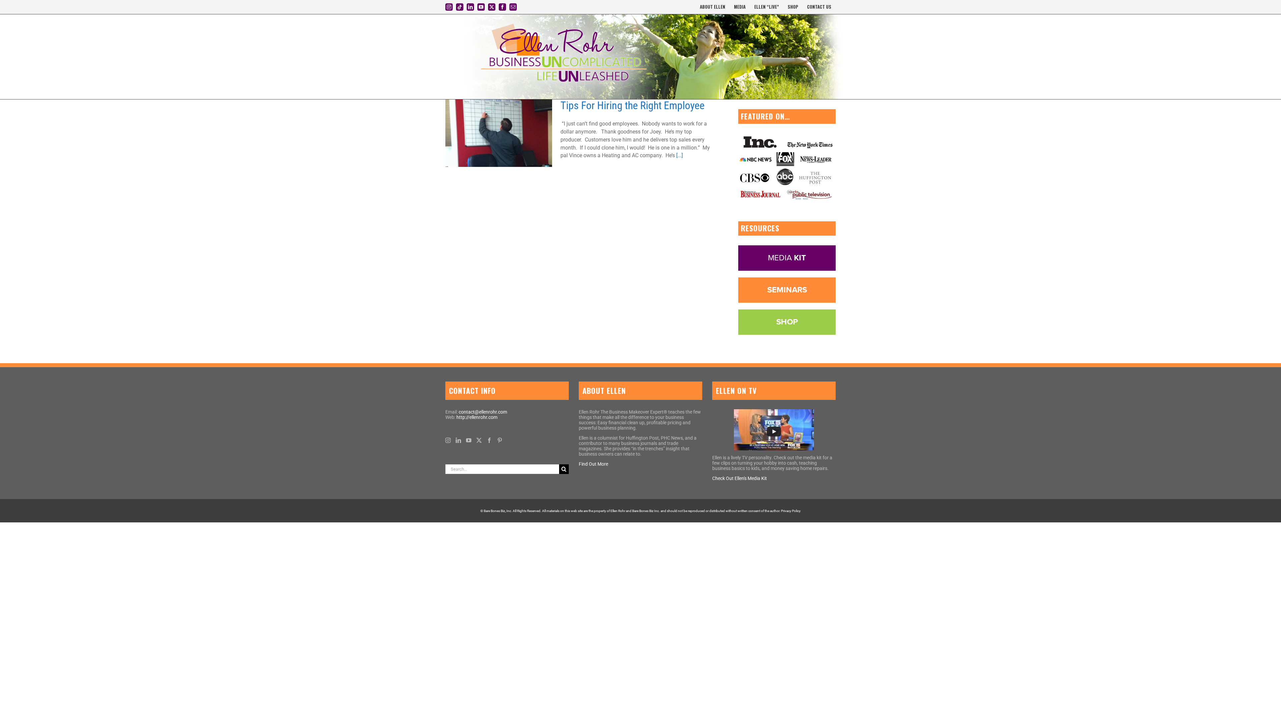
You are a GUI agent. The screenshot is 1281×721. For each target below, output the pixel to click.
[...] (679, 155)
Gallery (507, 133)
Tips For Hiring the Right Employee (491, 133)
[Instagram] (448, 440)
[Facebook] (489, 440)
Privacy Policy (791, 511)
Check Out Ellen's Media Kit (739, 478)
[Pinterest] (499, 440)
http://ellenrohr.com (476, 417)
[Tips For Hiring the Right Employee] (498, 133)
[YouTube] (468, 440)
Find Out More (593, 464)
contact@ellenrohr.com (483, 412)
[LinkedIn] (458, 440)
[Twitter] (479, 440)
